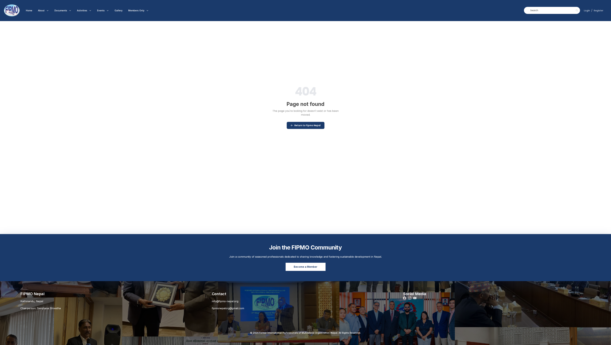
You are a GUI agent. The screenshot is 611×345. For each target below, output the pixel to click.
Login (587, 10)
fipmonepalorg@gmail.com (228, 308)
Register (598, 10)
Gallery (119, 10)
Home (29, 10)
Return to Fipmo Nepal (307, 125)
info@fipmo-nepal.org (225, 301)
